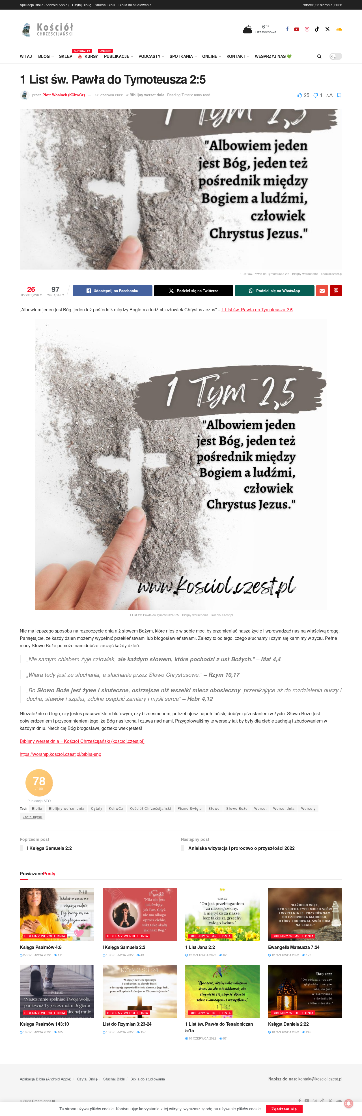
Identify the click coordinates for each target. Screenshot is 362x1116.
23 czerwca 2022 (109, 94)
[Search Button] (319, 56)
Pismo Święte (190, 808)
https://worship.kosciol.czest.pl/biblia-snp (60, 754)
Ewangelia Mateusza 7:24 (294, 947)
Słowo (214, 808)
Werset (260, 808)
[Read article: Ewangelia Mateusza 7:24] (305, 914)
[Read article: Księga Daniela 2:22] (305, 991)
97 (224, 1038)
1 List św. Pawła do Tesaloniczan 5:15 (219, 1027)
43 (142, 955)
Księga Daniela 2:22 (288, 1024)
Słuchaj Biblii (105, 4)
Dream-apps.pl (43, 1100)
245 (308, 1032)
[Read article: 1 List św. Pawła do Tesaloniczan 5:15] (222, 991)
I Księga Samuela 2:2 (124, 947)
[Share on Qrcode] (336, 290)
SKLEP (65, 55)
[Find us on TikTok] (317, 29)
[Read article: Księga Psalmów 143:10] (57, 991)
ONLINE (209, 56)
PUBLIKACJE (116, 56)
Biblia (37, 808)
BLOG (44, 56)
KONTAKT (236, 56)
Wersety (308, 808)
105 (60, 1032)
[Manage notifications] (348, 1103)
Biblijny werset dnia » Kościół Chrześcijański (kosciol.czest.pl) (82, 741)
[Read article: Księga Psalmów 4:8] (57, 914)
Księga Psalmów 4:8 (40, 947)
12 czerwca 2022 (202, 955)
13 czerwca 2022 (119, 955)
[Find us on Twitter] (327, 29)
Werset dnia (284, 808)
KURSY (91, 55)
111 (60, 955)
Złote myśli (32, 816)
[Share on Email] (322, 290)
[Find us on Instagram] (307, 29)
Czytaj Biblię (81, 4)
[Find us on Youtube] (296, 29)
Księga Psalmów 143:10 (44, 1024)
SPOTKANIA (181, 56)
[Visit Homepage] (52, 29)
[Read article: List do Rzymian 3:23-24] (140, 991)
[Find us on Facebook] (287, 29)
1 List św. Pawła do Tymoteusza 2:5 (257, 309)
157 (143, 1032)
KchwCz (116, 808)
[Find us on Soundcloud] (339, 29)
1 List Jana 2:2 (200, 947)
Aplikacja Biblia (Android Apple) (44, 4)
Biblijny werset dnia (147, 94)
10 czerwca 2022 (36, 1032)
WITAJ (26, 56)
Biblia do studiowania (135, 4)
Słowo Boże (237, 808)
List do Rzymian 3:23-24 (127, 1024)
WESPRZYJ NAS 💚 (273, 56)
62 (224, 955)
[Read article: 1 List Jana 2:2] (222, 914)
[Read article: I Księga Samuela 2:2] (140, 914)
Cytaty (96, 808)
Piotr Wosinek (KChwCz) (63, 94)
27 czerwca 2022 (36, 955)
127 (308, 955)
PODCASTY (149, 56)
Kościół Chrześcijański (150, 808)
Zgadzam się (284, 1108)
